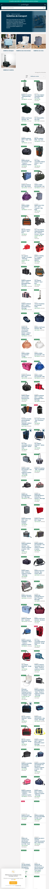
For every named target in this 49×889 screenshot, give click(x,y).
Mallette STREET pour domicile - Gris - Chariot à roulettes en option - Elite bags (27, 471)
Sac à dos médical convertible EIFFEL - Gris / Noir (39, 96)
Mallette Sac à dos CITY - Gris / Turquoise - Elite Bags (39, 207)
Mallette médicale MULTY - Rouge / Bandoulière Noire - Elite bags (39, 398)
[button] (1, 4)
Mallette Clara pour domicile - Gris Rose (27, 596)
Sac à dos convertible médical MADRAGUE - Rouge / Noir (39, 642)
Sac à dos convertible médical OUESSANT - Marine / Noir (27, 446)
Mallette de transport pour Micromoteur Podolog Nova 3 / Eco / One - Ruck (26, 841)
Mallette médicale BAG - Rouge (39, 519)
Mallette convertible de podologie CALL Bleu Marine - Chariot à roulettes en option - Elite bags (39, 767)
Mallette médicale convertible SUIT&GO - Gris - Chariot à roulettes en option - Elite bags (26, 547)
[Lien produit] (26, 91)
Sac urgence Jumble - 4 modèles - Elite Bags (27, 257)
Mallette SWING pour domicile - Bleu (39, 375)
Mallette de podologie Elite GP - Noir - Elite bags (27, 495)
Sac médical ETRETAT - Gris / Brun (38, 282)
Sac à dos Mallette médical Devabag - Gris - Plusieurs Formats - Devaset (39, 232)
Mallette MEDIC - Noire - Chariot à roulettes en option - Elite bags (26, 573)
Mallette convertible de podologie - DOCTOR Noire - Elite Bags (27, 765)
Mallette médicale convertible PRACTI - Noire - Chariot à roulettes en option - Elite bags (39, 692)
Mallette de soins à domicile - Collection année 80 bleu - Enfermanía (39, 840)
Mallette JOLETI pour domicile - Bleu (39, 327)
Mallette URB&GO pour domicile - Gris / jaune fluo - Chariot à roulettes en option (39, 546)
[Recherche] (44, 7)
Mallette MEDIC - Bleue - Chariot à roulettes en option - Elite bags (39, 793)
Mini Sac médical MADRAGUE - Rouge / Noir (26, 741)
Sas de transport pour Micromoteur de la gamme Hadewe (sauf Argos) (26, 867)
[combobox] (23, 7)
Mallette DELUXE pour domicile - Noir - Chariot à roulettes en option (27, 162)
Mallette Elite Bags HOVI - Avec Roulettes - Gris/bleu (26, 521)
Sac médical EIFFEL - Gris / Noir (39, 118)
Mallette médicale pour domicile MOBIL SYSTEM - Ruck (39, 817)
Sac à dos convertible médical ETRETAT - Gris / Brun (39, 162)
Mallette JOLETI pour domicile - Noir (27, 118)
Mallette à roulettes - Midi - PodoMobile (39, 468)
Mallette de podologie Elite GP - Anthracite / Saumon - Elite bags (39, 496)
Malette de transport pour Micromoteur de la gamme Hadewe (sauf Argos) (39, 867)
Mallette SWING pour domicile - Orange (25, 355)
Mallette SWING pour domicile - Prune (25, 207)
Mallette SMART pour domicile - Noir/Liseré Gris (25, 397)
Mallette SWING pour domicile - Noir (39, 185)
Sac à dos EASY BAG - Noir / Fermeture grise (39, 420)
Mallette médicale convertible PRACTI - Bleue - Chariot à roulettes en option (39, 667)
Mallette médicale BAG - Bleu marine (26, 185)
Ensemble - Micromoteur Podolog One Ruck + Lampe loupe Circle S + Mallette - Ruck (27, 692)
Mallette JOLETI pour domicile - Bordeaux (39, 619)
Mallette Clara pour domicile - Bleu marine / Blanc (39, 572)
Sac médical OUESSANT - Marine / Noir (39, 445)
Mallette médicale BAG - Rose (26, 375)
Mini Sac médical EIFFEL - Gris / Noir (38, 139)
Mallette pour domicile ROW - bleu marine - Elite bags (39, 718)
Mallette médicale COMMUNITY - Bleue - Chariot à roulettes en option (26, 642)
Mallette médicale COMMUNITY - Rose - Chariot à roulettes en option (26, 793)
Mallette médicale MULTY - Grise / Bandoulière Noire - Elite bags (26, 283)
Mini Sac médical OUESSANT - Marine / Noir (26, 718)
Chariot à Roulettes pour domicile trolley (39, 305)
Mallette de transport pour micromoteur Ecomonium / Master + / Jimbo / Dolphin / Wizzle (26, 330)
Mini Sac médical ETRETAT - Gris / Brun (26, 231)
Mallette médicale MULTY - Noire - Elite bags (26, 140)
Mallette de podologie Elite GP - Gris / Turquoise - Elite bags (39, 597)
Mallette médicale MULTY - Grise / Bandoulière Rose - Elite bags (26, 306)
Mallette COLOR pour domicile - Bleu (27, 816)
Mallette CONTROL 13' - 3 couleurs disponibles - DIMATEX (39, 258)
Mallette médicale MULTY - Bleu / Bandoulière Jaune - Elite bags (39, 742)
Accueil (7, 14)
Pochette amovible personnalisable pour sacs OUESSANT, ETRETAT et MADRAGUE (27, 421)
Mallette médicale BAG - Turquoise (26, 619)
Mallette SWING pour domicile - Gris (39, 354)
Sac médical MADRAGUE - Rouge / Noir (26, 666)
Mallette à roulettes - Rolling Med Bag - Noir (27, 96)
